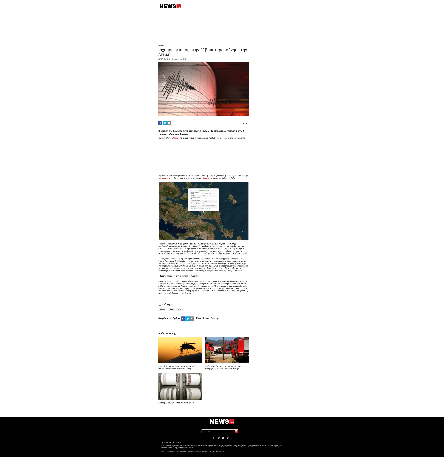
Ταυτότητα (219, 451)
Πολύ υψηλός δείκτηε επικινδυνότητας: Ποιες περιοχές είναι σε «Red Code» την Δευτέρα (223, 367)
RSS (224, 451)
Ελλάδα (161, 45)
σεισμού (165, 178)
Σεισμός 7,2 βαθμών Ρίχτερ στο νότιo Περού (176, 403)
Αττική (175, 138)
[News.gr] (170, 6)
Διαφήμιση (183, 451)
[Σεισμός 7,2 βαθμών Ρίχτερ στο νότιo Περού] (180, 386)
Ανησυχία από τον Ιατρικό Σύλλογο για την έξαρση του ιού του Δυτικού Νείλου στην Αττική (178, 367)
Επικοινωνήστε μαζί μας (172, 451)
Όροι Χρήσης (190, 451)
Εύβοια (171, 309)
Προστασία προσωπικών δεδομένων (205, 451)
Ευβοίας (206, 178)
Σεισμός (162, 309)
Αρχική (163, 451)
